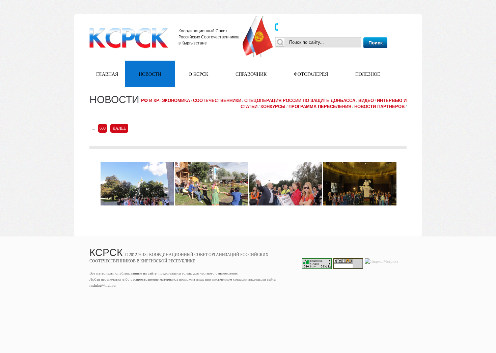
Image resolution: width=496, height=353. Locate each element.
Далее (119, 128)
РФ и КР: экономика (165, 100)
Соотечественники (217, 100)
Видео (366, 100)
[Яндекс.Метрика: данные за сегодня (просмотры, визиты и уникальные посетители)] (381, 261)
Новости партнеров (379, 106)
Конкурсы (272, 106)
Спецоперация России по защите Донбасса (299, 100)
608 (103, 128)
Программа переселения (319, 106)
